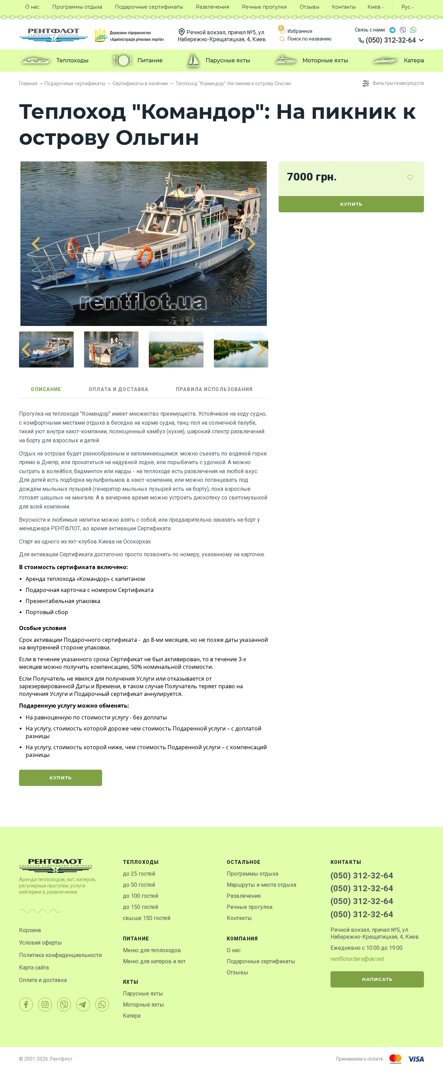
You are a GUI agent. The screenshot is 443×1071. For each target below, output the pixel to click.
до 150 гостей (140, 907)
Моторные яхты (143, 1004)
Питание (136, 938)
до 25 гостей (139, 873)
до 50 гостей (139, 885)
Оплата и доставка (43, 980)
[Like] (410, 177)
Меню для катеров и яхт (154, 961)
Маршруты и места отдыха (261, 885)
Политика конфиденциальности (60, 955)
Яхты (130, 982)
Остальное (244, 862)
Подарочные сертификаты (261, 961)
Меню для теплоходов (152, 950)
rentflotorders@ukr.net (357, 959)
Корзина (30, 930)
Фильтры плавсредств (398, 83)
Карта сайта (34, 967)
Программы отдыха (252, 873)
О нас (234, 950)
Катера (132, 1015)
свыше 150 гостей (146, 918)
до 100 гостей (140, 896)
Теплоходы (141, 862)
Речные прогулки (249, 907)
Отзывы (237, 972)
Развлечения (244, 896)
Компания (242, 938)
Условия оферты (40, 942)
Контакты (239, 918)
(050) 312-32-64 (362, 875)
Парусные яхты (143, 993)
